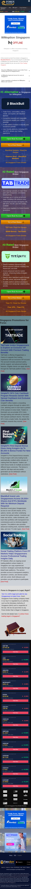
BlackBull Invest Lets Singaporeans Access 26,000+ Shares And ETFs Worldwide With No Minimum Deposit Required (14, 501)
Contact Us (8, 867)
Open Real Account (14, 139)
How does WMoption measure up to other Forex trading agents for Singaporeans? (15, 70)
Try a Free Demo (14, 145)
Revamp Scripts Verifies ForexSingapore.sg (7, 882)
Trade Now (15, 651)
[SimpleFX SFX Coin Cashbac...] (14, 391)
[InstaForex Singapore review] (5, 796)
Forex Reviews (23, 7)
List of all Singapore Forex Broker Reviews (15, 805)
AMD (4, 11)
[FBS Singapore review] (26, 792)
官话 (15, 855)
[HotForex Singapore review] (5, 800)
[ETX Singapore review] (5, 803)
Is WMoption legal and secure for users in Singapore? (15, 76)
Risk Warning (16, 867)
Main (10, 7)
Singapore (4, 7)
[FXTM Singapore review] (26, 803)
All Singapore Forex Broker (16, 162)
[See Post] (12, 474)
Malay (10, 855)
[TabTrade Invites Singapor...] (14, 343)
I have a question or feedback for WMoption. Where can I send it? (15, 81)
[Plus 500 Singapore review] (5, 792)
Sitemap (28, 867)
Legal (21, 867)
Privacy (12, 867)
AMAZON (22, 11)
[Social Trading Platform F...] (14, 549)
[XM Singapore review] (15, 792)
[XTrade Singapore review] (15, 796)
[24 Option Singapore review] (15, 803)
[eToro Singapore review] (15, 800)
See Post (19, 886)
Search (24, 867)
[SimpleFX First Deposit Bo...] (14, 443)
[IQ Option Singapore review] (26, 800)
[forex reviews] (7, 863)
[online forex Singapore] (8, 5)
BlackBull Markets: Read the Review (16, 151)
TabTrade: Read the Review (16, 227)
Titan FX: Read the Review (16, 303)
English (15, 7)
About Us (3, 867)
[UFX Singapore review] (26, 796)
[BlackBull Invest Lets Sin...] (14, 494)
